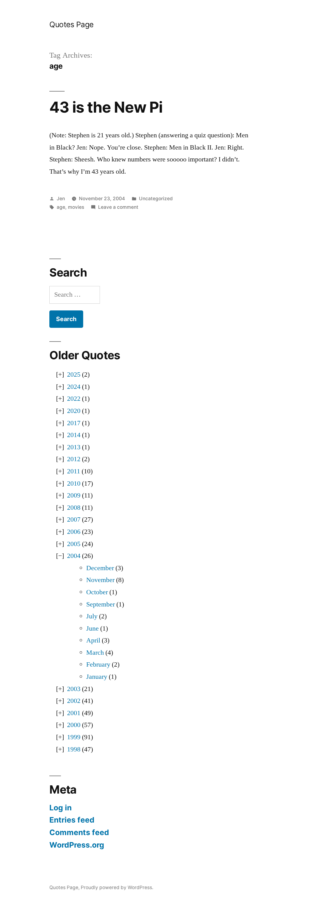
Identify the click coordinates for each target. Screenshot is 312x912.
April (93, 640)
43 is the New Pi (105, 107)
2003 (73, 689)
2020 (73, 411)
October (97, 592)
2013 (73, 447)
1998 (73, 749)
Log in (60, 807)
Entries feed (71, 819)
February (98, 664)
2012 (73, 459)
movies (76, 207)
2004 (73, 556)
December (100, 568)
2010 (73, 483)
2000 (73, 725)
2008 (73, 507)
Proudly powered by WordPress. (117, 887)
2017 (73, 423)
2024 (73, 386)
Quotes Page (71, 24)
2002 (73, 701)
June (92, 628)
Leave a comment (118, 207)
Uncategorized (156, 198)
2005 (73, 544)
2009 (73, 495)
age (61, 207)
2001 (73, 713)
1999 (73, 737)
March (95, 652)
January (96, 676)
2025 (73, 374)
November (100, 580)
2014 (73, 435)
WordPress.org (76, 844)
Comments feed (79, 832)
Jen (61, 198)
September (100, 604)
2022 (73, 398)
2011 (73, 471)
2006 (73, 531)
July (92, 616)
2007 (73, 519)
